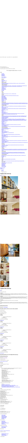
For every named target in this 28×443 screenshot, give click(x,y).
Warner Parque (7, 113)
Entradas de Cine (20, 86)
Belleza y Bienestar (4, 135)
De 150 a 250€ (21, 155)
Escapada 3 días (17, 103)
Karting (20, 142)
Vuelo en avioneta (22, 140)
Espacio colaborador (4, 427)
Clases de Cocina (9, 128)
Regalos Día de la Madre (5, 153)
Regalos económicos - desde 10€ (15, 85)
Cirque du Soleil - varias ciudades (6, 119)
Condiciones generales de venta (5, 433)
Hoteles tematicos (11, 108)
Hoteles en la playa (8, 83)
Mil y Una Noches (10, 103)
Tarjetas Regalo (3, 164)
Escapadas (3, 100)
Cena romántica (14, 124)
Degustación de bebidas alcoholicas (21, 126)
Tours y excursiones (24, 120)
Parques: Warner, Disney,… (9, 85)
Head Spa (17, 134)
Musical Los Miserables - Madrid (14, 119)
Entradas (3, 110)
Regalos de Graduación (7, 152)
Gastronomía (3, 121)
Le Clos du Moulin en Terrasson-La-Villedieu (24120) (8, 386)
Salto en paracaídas (6, 140)
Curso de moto (23, 142)
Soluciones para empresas (4, 426)
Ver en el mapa (3, 175)
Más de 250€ (24, 155)
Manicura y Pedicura (6, 136)
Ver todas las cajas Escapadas (5, 109)
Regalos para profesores (18, 149)
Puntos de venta (3, 421)
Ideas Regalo (3, 146)
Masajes (4, 132)
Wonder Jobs (3, 423)
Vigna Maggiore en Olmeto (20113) (6, 384)
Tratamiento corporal (7, 132)
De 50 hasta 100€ (14, 155)
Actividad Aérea (3, 139)
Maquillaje (16, 136)
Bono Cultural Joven (4, 89)
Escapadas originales (4, 85)
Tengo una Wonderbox (2, 167)
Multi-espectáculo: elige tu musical (7, 120)
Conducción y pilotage (4, 141)
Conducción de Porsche (17, 142)
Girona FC (9, 116)
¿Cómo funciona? (3, 415)
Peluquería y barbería (10, 136)
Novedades (3, 87)
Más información (2, 320)
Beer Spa (19, 134)
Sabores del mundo (10, 124)
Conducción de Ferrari (6, 142)
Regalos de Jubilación (4, 97)
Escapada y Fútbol (21, 103)
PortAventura (14, 113)
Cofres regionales (13, 86)
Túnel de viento (25, 140)
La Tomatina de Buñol (9, 162)
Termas (11, 134)
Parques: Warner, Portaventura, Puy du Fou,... (7, 93)
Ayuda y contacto (3, 77)
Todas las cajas (3, 80)
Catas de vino (7, 126)
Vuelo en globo (14, 140)
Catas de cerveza (10, 126)
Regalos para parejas (4, 149)
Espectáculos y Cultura (4, 117)
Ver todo (6, 80)
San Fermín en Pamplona (4, 162)
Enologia (5, 126)
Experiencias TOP (4, 163)
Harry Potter (17, 113)
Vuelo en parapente (18, 140)
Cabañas (14, 108)
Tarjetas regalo (3, 74)
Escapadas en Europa (8, 95)
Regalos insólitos (9, 86)
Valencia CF (3, 116)
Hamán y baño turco (6, 134)
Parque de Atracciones (21, 113)
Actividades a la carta (4, 422)
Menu (1, 72)
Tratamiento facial (12, 132)
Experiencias (3, 75)
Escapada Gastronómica (4, 128)
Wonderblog (3, 418)
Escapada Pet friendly (6, 104)
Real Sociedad (6, 116)
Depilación (14, 136)
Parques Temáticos (4, 112)
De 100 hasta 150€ (18, 155)
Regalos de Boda (3, 152)
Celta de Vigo (11, 116)
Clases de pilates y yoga (19, 136)
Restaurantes (3, 123)
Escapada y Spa (14, 134)
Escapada (3, 170)
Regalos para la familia (21, 85)
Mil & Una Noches (5, 86)
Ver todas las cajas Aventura (5, 145)
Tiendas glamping (7, 108)
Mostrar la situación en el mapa (3, 361)
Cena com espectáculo (18, 124)
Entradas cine (17, 120)
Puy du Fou (5, 113)
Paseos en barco (20, 83)
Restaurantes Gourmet (6, 124)
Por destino (3, 156)
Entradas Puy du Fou (4, 83)
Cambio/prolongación (4, 417)
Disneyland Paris (11, 113)
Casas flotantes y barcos (17, 108)
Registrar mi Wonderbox (4, 416)
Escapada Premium (6, 103)
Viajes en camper (17, 95)
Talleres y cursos (16, 86)
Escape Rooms (20, 120)
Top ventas (3, 73)
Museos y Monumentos (13, 120)
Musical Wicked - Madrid (20, 119)
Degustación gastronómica (15, 126)
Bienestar (3, 129)
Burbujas (5, 108)
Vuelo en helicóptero (10, 140)
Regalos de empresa (4, 166)
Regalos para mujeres (13, 149)
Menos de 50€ (10, 155)
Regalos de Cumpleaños (4, 98)
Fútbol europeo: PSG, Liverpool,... (17, 116)
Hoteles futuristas (22, 108)
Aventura (3, 137)
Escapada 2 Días (14, 103)
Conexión (1, 168)
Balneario (10, 134)
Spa (8, 134)
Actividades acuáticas (14, 93)
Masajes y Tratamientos (4, 131)
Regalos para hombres (8, 149)
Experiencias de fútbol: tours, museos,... (14, 83)
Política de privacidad (4, 435)
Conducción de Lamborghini (11, 142)
